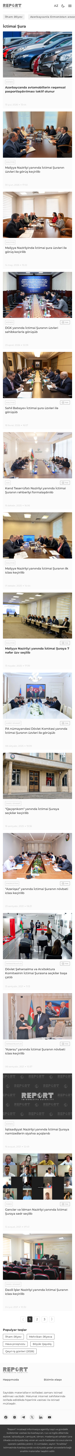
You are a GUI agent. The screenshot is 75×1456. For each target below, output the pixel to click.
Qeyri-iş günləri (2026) (19, 1351)
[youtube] (49, 1417)
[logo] (12, 6)
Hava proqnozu (15, 1344)
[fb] (6, 1417)
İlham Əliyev (14, 16)
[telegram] (23, 1417)
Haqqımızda (11, 1379)
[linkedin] (41, 1417)
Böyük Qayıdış (42, 1344)
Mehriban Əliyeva (40, 1336)
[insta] (14, 1417)
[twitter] (32, 1417)
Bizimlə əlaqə (53, 1379)
